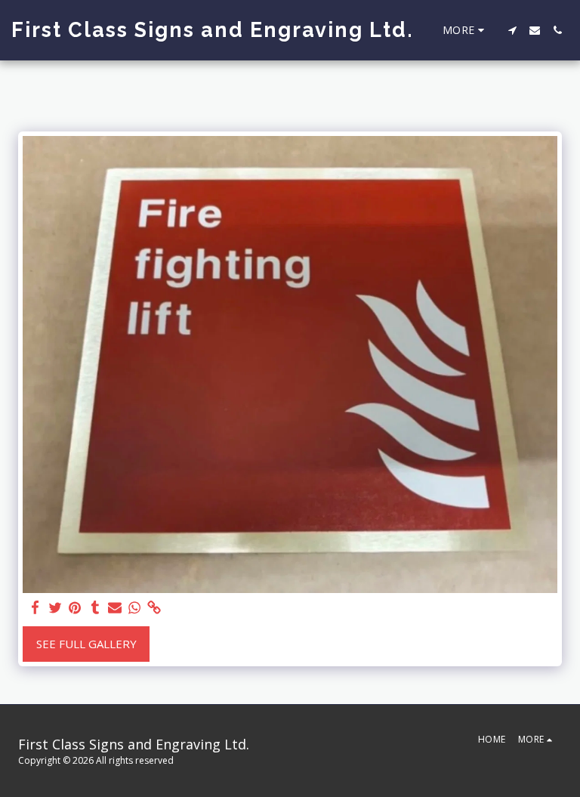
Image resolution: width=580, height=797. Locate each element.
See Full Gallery (86, 643)
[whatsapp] (135, 608)
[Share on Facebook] (36, 608)
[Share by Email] (115, 608)
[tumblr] (95, 608)
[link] (154, 608)
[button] (512, 30)
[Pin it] (75, 608)
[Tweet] (55, 608)
